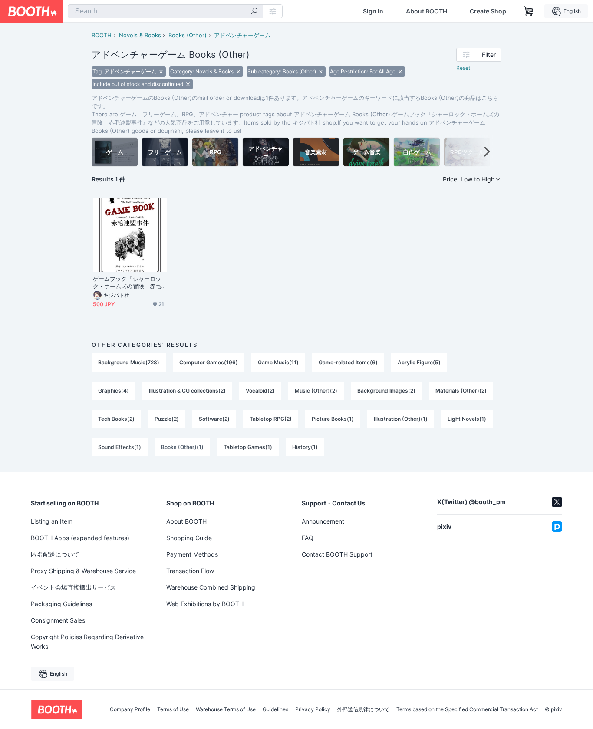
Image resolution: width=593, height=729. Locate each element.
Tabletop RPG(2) (271, 419)
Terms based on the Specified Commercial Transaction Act (467, 709)
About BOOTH (426, 11)
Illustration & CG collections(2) (187, 390)
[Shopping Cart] (528, 11)
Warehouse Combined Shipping (210, 587)
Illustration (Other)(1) (401, 419)
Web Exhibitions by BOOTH (205, 603)
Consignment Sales (58, 620)
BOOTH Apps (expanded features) (80, 537)
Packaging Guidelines (61, 603)
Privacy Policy (312, 709)
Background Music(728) (128, 362)
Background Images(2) (386, 390)
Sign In (373, 11)
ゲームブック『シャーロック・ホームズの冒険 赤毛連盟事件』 (127, 282)
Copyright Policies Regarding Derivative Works (87, 641)
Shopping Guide (189, 537)
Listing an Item (51, 521)
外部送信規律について (363, 709)
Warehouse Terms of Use (226, 709)
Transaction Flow (190, 570)
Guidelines (275, 709)
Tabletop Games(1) (248, 447)
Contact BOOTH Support (337, 554)
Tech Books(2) (116, 419)
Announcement (323, 521)
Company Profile (130, 709)
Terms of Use (173, 709)
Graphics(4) (113, 390)
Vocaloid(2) (260, 390)
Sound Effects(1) (119, 447)
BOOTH (102, 35)
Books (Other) (187, 35)
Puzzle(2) (167, 419)
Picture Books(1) (333, 419)
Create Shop (488, 11)
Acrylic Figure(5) (419, 362)
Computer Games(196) (208, 362)
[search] (254, 12)
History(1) (305, 447)
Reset (463, 68)
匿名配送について (55, 554)
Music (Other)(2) (316, 390)
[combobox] (165, 11)
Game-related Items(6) (348, 362)
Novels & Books (140, 35)
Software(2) (214, 419)
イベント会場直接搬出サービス (73, 587)
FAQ (307, 537)
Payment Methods (192, 554)
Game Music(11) (278, 362)
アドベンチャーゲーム (242, 35)
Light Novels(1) (467, 419)
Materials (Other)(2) (461, 390)
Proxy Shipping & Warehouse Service (83, 570)
